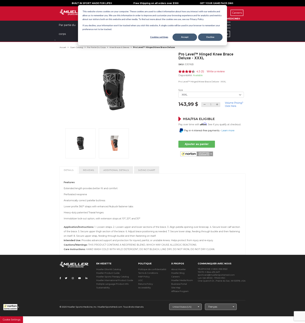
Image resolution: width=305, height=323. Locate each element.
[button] (11, 307)
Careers (175, 276)
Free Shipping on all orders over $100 (156, 3)
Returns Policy (145, 284)
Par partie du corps (96, 47)
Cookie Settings (11, 319)
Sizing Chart (146, 170)
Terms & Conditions (148, 273)
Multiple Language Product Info (112, 284)
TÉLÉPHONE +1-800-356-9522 (212, 269)
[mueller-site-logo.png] (74, 12)
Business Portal (179, 284)
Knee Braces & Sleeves (119, 47)
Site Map (175, 287)
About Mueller (178, 269)
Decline (210, 37)
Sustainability (103, 287)
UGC (140, 280)
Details (69, 171)
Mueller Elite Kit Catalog (108, 269)
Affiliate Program (180, 291)
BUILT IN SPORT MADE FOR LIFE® (92, 3)
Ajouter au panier (197, 144)
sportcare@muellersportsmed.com (216, 275)
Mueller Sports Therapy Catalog (112, 276)
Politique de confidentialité (152, 269)
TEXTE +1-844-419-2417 (209, 272)
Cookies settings (159, 37)
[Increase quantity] (217, 104)
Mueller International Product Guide (114, 280)
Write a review (216, 71)
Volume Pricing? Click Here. (234, 104)
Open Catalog (76, 47)
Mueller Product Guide (108, 273)
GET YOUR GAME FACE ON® (216, 3)
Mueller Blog (177, 273)
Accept (185, 37)
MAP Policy (144, 276)
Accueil (63, 47)
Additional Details (116, 170)
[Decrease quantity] (204, 104)
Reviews (88, 170)
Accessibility (144, 287)
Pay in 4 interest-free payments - (209, 130)
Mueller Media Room (182, 280)
